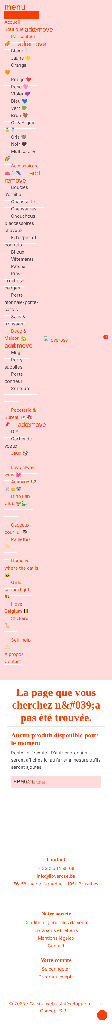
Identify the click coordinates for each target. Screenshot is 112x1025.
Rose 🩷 (20, 87)
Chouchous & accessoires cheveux (19, 223)
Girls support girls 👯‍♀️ (18, 590)
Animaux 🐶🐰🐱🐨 (20, 485)
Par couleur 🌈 (20, 40)
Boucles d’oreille (16, 190)
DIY (15, 431)
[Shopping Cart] (102, 340)
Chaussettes (24, 201)
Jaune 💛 (21, 58)
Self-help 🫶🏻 (17, 643)
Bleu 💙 (19, 101)
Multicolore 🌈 (19, 154)
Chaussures (23, 209)
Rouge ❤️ (21, 79)
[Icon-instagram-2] (62, 895)
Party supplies (13, 363)
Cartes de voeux (18, 442)
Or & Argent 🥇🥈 (20, 126)
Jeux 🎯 (19, 453)
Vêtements (22, 259)
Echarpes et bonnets (20, 241)
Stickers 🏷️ (16, 621)
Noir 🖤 (19, 144)
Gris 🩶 (19, 137)
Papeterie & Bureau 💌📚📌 (20, 417)
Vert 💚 (19, 108)
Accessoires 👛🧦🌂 (20, 169)
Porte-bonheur (14, 377)
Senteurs (20, 388)
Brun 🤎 (19, 115)
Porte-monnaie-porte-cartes (21, 302)
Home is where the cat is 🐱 (21, 568)
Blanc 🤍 (20, 51)
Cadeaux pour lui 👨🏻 (17, 528)
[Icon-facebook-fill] (50, 895)
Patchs (18, 266)
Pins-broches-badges (14, 281)
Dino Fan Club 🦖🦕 (17, 499)
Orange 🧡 (15, 68)
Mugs (17, 352)
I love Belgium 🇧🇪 (16, 607)
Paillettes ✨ (17, 542)
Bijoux (17, 252)
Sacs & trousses (14, 320)
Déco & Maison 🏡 (15, 334)
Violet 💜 (20, 94)
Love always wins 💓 (20, 471)
